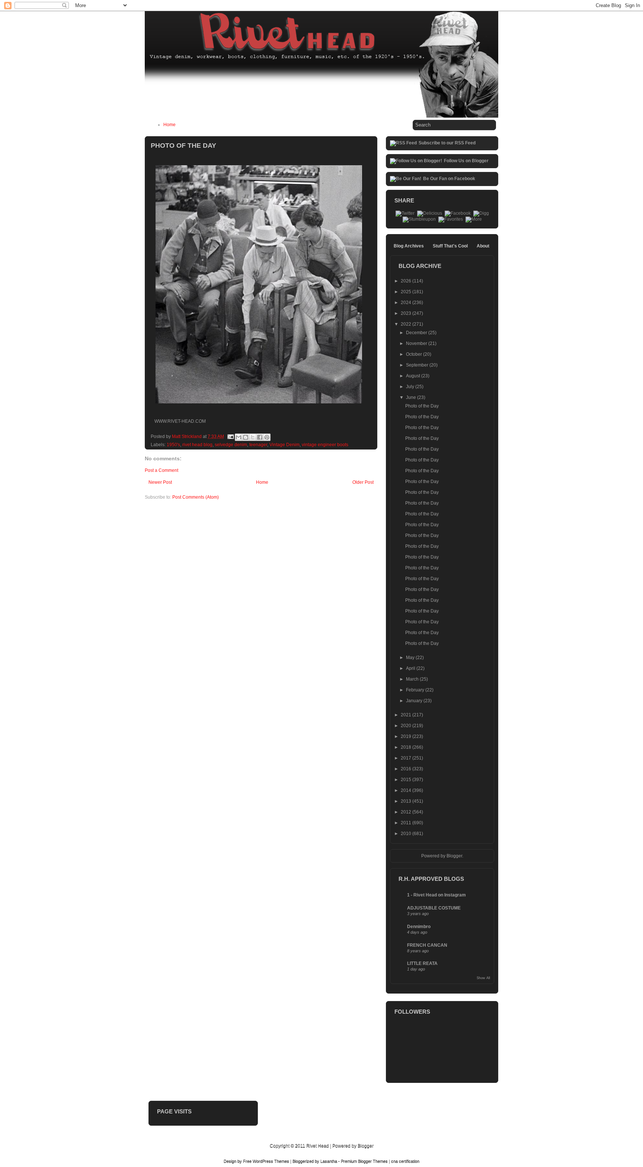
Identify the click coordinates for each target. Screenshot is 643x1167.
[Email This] (238, 437)
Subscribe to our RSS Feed (447, 143)
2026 (406, 281)
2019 (406, 736)
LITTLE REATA (422, 963)
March (413, 679)
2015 (406, 779)
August (413, 375)
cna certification (405, 1161)
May (411, 657)
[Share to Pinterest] (267, 437)
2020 (406, 725)
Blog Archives (409, 246)
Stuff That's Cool (450, 246)
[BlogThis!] (245, 437)
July (410, 386)
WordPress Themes (271, 1161)
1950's (173, 444)
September (417, 365)
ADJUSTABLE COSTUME (434, 908)
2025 (406, 291)
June (411, 397)
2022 (406, 324)
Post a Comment (161, 470)
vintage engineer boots (325, 444)
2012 (406, 812)
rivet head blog (197, 444)
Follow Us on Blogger (466, 160)
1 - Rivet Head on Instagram (436, 895)
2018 (406, 747)
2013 (406, 801)
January (414, 700)
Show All (483, 978)
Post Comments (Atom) (195, 497)
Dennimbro (419, 926)
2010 (406, 833)
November (417, 343)
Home (169, 124)
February (415, 690)
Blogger (454, 856)
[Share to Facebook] (259, 437)
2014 (406, 790)
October (414, 354)
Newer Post (160, 482)
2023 (406, 313)
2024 (406, 302)
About (483, 246)
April (411, 668)
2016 (406, 768)
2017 (406, 758)
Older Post (363, 482)
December (417, 332)
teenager (258, 444)
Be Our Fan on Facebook (449, 178)
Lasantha (328, 1161)
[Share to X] (252, 437)
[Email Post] (230, 436)
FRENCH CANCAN (427, 945)
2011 (406, 822)
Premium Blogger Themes (364, 1161)
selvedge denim (231, 444)
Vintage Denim (284, 444)
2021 (406, 714)
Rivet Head (317, 1145)
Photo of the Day (422, 406)
